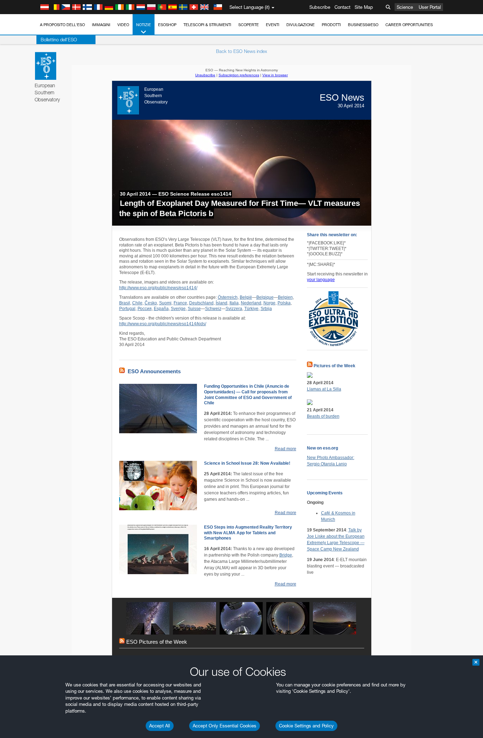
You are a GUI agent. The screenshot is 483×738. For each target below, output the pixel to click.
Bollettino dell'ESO (59, 39)
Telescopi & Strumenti (207, 24)
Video (123, 24)
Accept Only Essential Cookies (224, 725)
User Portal (430, 7)
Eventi (272, 24)
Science (405, 7)
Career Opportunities (409, 24)
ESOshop (167, 24)
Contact (342, 7)
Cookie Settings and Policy (306, 725)
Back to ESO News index (241, 51)
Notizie (143, 24)
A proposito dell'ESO (62, 24)
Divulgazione (300, 24)
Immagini (101, 24)
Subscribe (319, 7)
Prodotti (331, 24)
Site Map (364, 7)
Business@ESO (363, 24)
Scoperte (248, 24)
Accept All (159, 725)
